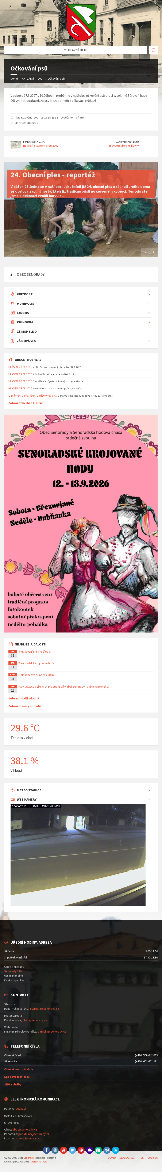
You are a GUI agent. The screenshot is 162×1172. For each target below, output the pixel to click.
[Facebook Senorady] (46, 1150)
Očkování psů (56, 78)
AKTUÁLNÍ (28, 78)
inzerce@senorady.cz (29, 1138)
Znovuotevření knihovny (123, 146)
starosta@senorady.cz (44, 1009)
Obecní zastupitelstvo (19, 1069)
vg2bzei (21, 1108)
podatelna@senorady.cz (33, 1134)
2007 (41, 78)
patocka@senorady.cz (52, 1031)
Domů (14, 78)
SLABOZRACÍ (127, 1158)
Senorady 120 (13, 971)
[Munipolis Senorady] (107, 1150)
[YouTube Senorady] (63, 1150)
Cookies (152, 1158)
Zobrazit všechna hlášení (25, 403)
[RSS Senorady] (115, 1150)
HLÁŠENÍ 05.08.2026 (20, 388)
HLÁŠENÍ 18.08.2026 (20, 374)
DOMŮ (112, 1158)
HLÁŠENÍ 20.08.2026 (20, 367)
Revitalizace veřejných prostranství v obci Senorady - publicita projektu (64, 686)
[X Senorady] (72, 1150)
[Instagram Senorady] (55, 1150)
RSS (141, 1158)
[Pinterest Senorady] (81, 1150)
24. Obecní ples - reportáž (53, 174)
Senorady (29, 1157)
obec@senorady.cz (35, 1020)
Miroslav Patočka (38, 1161)
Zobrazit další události (24, 698)
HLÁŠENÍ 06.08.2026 (20, 381)
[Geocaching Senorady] (98, 1150)
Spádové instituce (17, 1077)
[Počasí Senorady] (89, 1150)
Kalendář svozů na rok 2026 (36, 675)
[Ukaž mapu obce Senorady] (153, 50)
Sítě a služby (12, 1084)
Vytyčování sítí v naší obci (35, 652)
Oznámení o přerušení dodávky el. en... (32, 395)
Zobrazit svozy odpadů (24, 706)
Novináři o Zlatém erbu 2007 (40, 146)
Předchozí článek (34, 142)
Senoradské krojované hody (37, 663)
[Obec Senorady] (81, 22)
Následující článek (127, 142)
